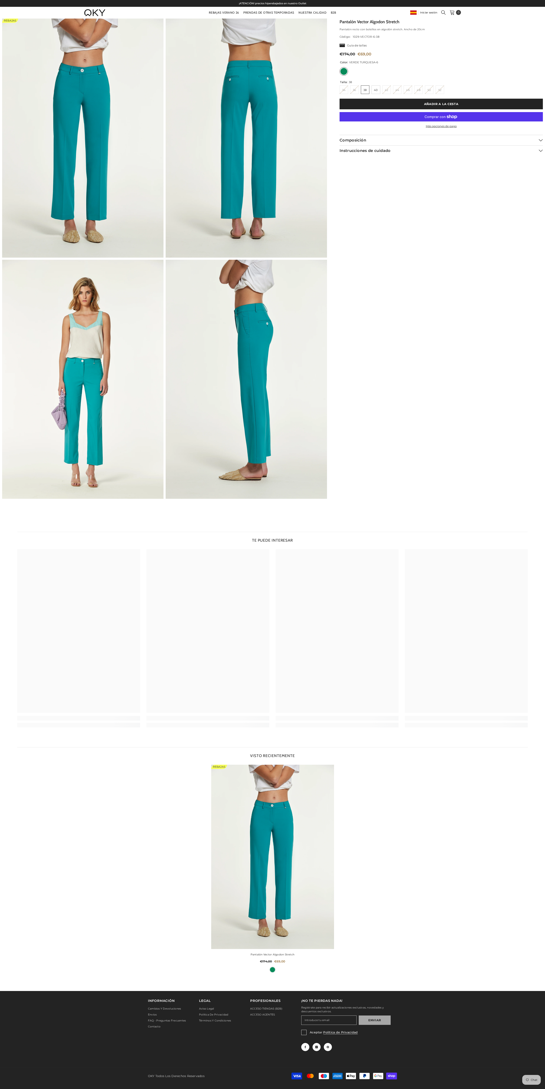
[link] (78, 718)
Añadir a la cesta (440, 104)
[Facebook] (305, 1047)
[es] (413, 12)
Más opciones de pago (441, 126)
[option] (272, 3)
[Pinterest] (328, 1047)
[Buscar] (443, 12)
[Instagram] (317, 1047)
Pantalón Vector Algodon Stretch (272, 954)
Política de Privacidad (340, 1032)
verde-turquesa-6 (272, 969)
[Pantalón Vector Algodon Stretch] (272, 857)
